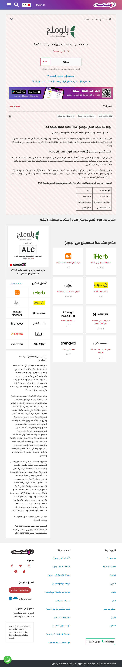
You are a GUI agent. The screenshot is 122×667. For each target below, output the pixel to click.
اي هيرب (100, 267)
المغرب (112, 626)
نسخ (45, 62)
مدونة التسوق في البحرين (59, 575)
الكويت (113, 575)
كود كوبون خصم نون (61, 626)
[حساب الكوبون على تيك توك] (24, 571)
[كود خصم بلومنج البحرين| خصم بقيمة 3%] (28, 247)
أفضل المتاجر (39, 283)
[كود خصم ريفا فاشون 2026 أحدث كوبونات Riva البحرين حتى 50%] (39, 334)
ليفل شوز (68, 296)
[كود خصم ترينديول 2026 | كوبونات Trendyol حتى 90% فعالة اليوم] (68, 343)
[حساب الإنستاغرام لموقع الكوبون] (29, 565)
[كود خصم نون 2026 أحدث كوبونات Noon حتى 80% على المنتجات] (101, 285)
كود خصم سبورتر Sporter (59, 643)
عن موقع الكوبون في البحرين (57, 592)
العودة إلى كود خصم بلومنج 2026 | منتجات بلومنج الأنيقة (60, 81)
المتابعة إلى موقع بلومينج (62, 76)
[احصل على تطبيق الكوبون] (61, 93)
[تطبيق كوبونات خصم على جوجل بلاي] (15, 599)
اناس (100, 357)
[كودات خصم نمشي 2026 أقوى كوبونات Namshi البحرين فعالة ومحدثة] (68, 314)
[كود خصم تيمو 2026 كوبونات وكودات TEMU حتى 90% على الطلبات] (68, 256)
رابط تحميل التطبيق (20, 590)
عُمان (113, 592)
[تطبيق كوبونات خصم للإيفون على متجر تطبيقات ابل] (10, 599)
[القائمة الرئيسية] (9, 5)
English (41, 5)
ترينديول (68, 354)
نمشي (68, 325)
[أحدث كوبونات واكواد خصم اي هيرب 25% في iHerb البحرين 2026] (101, 256)
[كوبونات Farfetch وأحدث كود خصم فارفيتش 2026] (17, 344)
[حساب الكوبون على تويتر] (20, 565)
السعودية (111, 558)
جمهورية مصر (110, 609)
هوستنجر (101, 328)
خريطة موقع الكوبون (61, 584)
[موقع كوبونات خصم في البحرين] (110, 19)
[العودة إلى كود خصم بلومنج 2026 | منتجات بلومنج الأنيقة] (11, 19)
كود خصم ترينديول (62, 617)
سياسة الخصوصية (62, 600)
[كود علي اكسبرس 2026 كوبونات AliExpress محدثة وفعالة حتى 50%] (17, 334)
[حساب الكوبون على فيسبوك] (11, 565)
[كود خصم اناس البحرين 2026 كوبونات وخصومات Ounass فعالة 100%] (101, 343)
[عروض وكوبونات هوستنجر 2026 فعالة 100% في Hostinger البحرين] (101, 314)
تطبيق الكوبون (26, 582)
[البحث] (16, 5)
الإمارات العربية (109, 567)
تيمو (68, 267)
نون (100, 296)
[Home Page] (104, 5)
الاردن (113, 617)
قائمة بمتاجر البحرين (61, 558)
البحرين (113, 584)
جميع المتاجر (100, 19)
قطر (114, 600)
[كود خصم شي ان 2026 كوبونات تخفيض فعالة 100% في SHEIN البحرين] (39, 344)
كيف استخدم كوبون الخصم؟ (58, 609)
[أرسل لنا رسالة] (8, 660)
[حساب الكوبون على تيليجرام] (15, 571)
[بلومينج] (61, 32)
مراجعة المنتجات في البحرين (58, 634)
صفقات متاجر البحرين (61, 567)
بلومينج (87, 19)
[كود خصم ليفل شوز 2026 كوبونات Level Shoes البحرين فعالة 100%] (68, 285)
